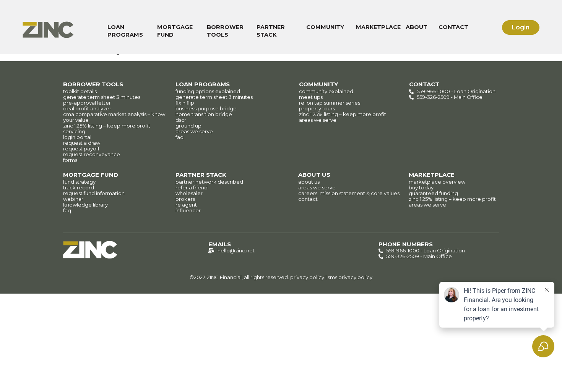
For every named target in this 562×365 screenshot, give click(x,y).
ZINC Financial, (224, 277)
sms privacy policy (350, 277)
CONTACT (453, 27)
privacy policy (307, 277)
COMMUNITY (325, 27)
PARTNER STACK (271, 31)
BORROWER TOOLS (225, 31)
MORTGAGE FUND (175, 31)
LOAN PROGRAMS (125, 31)
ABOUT (416, 27)
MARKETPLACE (378, 27)
